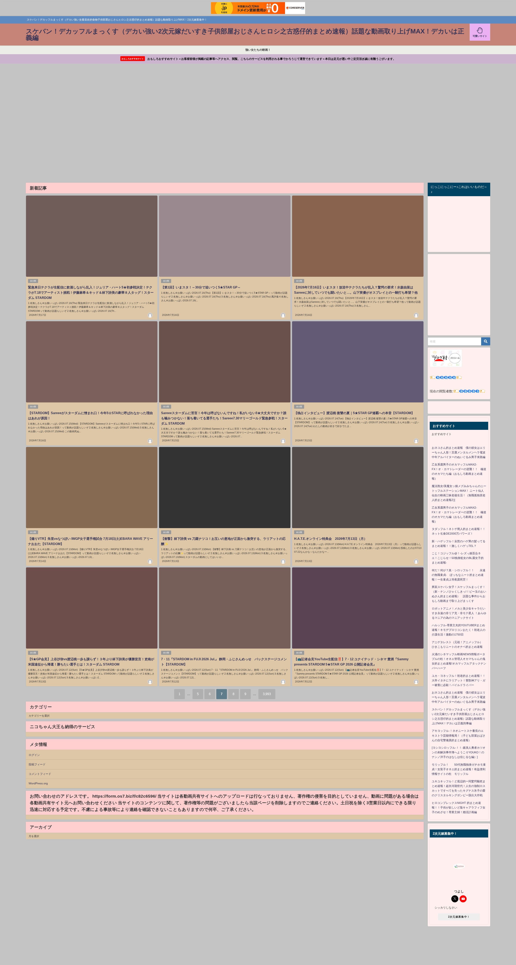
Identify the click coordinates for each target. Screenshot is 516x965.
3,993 (267, 694)
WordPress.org (38, 783)
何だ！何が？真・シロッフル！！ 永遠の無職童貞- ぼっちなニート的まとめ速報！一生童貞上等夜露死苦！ (458, 575)
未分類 (33, 281)
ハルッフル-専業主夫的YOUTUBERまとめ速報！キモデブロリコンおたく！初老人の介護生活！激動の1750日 (458, 630)
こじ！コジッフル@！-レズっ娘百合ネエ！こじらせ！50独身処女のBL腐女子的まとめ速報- (458, 558)
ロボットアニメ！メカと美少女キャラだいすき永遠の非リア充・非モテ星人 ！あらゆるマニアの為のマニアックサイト (459, 613)
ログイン (34, 755)
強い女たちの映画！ (258, 49)
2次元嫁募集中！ (459, 916)
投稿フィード (37, 764)
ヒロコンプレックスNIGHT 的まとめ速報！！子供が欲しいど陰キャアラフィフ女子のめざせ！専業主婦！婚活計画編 (458, 807)
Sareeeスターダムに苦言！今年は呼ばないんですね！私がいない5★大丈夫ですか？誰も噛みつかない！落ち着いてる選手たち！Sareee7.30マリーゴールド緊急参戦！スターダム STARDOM (224, 418)
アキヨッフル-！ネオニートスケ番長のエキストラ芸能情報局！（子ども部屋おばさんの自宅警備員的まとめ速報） (458, 735)
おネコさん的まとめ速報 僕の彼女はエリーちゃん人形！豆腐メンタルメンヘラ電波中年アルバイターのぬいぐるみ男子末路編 (458, 452)
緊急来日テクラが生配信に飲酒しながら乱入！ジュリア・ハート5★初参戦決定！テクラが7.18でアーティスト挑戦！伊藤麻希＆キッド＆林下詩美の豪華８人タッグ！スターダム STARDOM (91, 292)
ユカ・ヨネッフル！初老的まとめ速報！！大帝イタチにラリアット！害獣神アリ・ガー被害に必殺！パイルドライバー (458, 680)
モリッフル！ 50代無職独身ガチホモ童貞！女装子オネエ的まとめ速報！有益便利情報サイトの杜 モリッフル (459, 769)
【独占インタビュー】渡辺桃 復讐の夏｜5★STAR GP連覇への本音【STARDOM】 (354, 413)
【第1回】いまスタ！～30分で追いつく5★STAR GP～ (201, 287)
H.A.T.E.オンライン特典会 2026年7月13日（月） (330, 538)
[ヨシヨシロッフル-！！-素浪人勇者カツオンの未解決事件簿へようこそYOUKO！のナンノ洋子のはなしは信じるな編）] (458, 752)
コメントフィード (40, 773)
